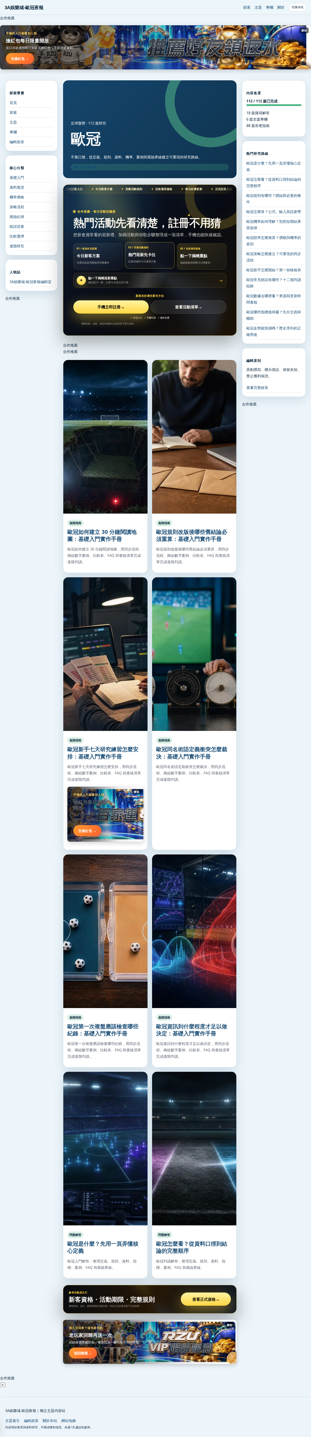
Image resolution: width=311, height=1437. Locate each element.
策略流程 (17, 206)
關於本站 (50, 1420)
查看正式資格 (205, 1299)
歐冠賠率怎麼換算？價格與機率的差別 (273, 240)
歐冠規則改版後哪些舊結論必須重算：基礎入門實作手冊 (191, 535)
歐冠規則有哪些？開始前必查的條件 (273, 198)
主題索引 (12, 1420)
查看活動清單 (188, 306)
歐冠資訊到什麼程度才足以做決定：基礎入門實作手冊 (191, 1029)
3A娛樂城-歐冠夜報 (24, 7)
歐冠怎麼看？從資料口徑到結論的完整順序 (191, 1247)
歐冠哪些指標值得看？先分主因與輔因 (273, 315)
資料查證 (17, 187)
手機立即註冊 (111, 306)
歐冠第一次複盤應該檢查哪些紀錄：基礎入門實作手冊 (102, 1029)
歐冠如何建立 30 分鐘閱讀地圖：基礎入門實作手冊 (102, 535)
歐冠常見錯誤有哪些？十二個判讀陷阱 (273, 283)
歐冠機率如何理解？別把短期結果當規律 (273, 224)
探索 (246, 7)
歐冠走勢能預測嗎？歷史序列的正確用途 (273, 331)
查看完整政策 (257, 387)
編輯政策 (17, 141)
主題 (258, 7)
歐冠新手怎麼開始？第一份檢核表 (273, 269)
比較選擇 (17, 236)
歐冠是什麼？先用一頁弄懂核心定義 (102, 1247)
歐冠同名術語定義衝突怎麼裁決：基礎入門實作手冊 (191, 752)
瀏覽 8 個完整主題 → (86, 167)
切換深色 (297, 7)
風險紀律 (17, 216)
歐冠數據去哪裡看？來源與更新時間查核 (273, 299)
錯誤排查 (17, 226)
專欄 (269, 7)
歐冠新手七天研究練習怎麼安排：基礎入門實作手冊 (102, 752)
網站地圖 (68, 1420)
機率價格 (17, 197)
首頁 (13, 102)
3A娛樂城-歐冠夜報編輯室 (30, 281)
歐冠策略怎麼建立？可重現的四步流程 (273, 257)
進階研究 (17, 245)
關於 (281, 7)
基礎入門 (17, 177)
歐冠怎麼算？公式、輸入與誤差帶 (273, 211)
